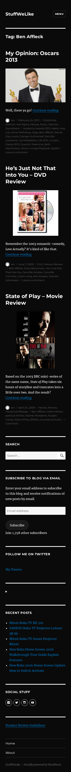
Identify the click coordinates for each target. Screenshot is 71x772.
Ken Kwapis (40, 276)
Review (58, 264)
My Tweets (13, 569)
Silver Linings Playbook (35, 148)
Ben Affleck (46, 132)
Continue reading (46, 110)
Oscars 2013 (12, 144)
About (10, 753)
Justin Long (25, 276)
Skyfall (55, 148)
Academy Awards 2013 (36, 128)
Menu (59, 13)
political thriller (14, 415)
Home (10, 743)
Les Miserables (28, 140)
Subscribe (17, 525)
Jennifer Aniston (33, 272)
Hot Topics (22, 124)
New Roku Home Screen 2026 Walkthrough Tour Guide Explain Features (34, 654)
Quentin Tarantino (32, 144)
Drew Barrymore (34, 268)
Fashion (10, 124)
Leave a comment (16, 152)
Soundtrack (12, 128)
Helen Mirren (55, 411)
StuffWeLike (19, 14)
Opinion (53, 124)
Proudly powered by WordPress (42, 764)
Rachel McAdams (36, 415)
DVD (40, 264)
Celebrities (49, 120)
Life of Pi (43, 140)
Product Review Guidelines (25, 725)
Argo (35, 132)
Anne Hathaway (21, 132)
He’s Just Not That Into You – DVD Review (30, 175)
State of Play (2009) (26, 419)
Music (43, 124)
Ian (13, 120)
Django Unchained (31, 136)
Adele (55, 128)
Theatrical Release (16, 411)
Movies (34, 124)
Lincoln (54, 140)
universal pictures (50, 419)
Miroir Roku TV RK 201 (26, 623)
